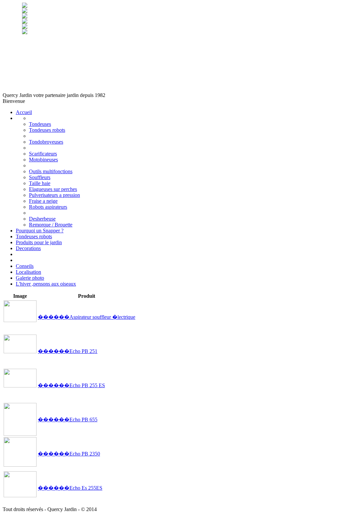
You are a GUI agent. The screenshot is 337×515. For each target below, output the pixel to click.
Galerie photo (30, 278)
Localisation (28, 272)
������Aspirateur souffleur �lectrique (86, 317)
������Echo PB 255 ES (71, 385)
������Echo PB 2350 (69, 453)
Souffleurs (39, 177)
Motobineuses (43, 159)
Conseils (25, 266)
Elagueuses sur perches (53, 189)
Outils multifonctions (50, 171)
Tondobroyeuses (46, 142)
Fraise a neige (43, 201)
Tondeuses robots (47, 130)
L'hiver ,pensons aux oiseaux (46, 284)
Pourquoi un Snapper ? (40, 230)
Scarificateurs (43, 153)
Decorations (28, 248)
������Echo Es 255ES (70, 488)
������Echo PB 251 (67, 351)
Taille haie (39, 183)
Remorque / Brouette (50, 224)
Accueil (24, 112)
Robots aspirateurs (48, 207)
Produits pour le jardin (39, 242)
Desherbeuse (42, 219)
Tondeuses (40, 124)
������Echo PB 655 (67, 419)
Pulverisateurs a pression (54, 195)
